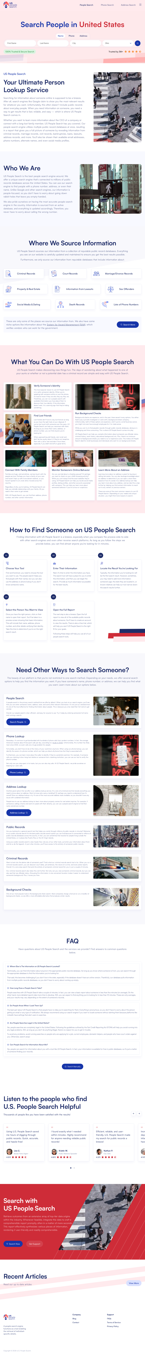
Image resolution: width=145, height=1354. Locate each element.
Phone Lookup (16, 772)
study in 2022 (58, 743)
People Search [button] (86, 5)
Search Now (14, 1244)
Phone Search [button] (107, 5)
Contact (75, 1322)
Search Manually (74, 1066)
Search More (129, 324)
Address (83, 36)
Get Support (34, 1244)
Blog (74, 1318)
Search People (16, 722)
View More (134, 1283)
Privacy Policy (113, 1326)
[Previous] (133, 1113)
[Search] (137, 43)
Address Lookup (17, 812)
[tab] (70, 1168)
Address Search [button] (128, 5)
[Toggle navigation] (140, 5)
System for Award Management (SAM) (66, 324)
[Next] (139, 1113)
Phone (71, 36)
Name (60, 36)
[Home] (10, 5)
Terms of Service (114, 1322)
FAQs (109, 1318)
